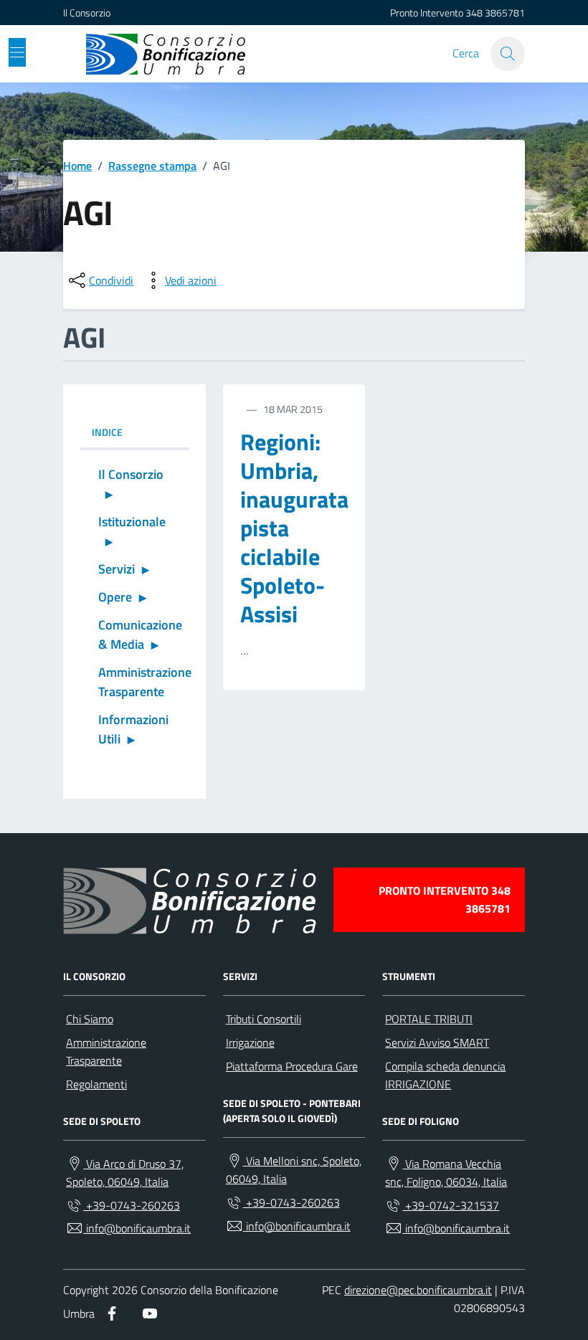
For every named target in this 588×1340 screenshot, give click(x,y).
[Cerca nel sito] (507, 54)
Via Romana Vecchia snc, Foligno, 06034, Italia (446, 1172)
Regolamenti (96, 1084)
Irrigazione (250, 1042)
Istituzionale (132, 521)
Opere (115, 597)
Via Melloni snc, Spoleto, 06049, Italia (293, 1169)
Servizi (116, 569)
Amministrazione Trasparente (143, 681)
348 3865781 (495, 12)
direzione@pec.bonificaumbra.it (418, 1289)
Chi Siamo (89, 1018)
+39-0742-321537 (450, 1205)
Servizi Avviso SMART (437, 1042)
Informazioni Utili (133, 729)
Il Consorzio (86, 12)
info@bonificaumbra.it (137, 1228)
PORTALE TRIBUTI (429, 1018)
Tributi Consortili (263, 1018)
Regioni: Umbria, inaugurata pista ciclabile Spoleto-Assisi (294, 528)
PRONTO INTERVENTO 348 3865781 (445, 899)
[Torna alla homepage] (165, 53)
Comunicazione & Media (140, 634)
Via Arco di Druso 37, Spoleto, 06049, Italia (125, 1172)
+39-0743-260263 (131, 1205)
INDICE (107, 431)
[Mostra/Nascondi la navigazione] (17, 52)
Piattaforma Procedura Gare (292, 1066)
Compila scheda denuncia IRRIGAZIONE (445, 1075)
